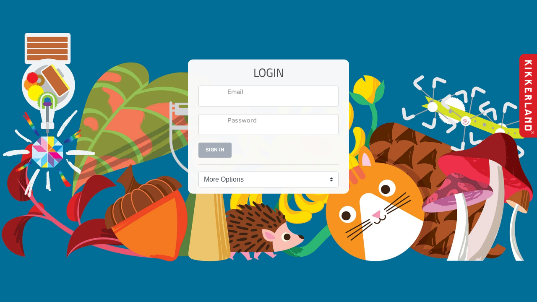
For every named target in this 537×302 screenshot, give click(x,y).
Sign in (215, 150)
